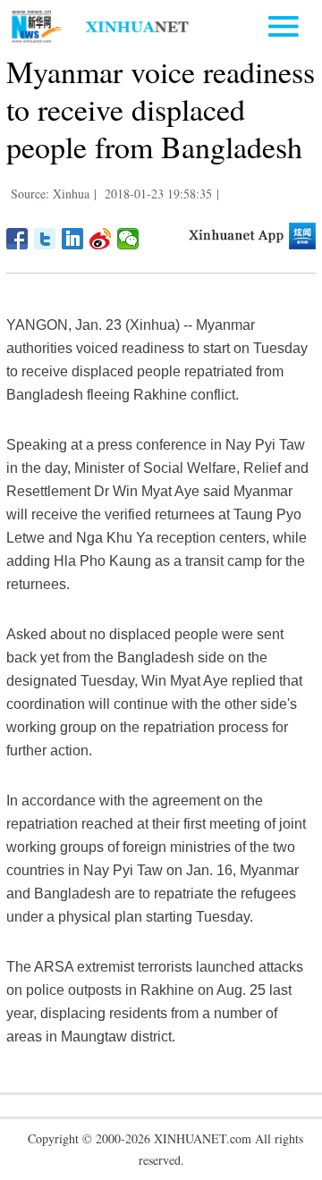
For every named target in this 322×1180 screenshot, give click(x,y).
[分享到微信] (128, 238)
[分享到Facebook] (17, 238)
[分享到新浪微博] (100, 238)
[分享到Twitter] (45, 238)
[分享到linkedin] (73, 238)
